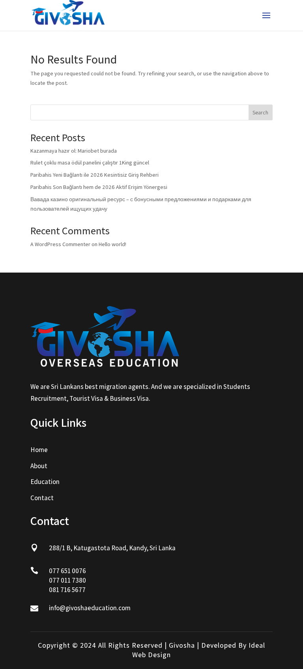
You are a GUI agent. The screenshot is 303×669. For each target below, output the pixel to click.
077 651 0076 (67, 570)
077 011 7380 (67, 580)
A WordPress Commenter (60, 244)
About (38, 466)
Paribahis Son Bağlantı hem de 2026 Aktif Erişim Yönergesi (98, 187)
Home (39, 449)
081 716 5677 (67, 589)
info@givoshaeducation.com (90, 608)
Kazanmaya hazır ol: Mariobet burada (73, 150)
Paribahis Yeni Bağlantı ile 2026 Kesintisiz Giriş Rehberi (94, 174)
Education (45, 481)
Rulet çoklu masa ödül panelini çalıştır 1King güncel (89, 162)
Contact (42, 497)
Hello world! (112, 244)
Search (260, 112)
